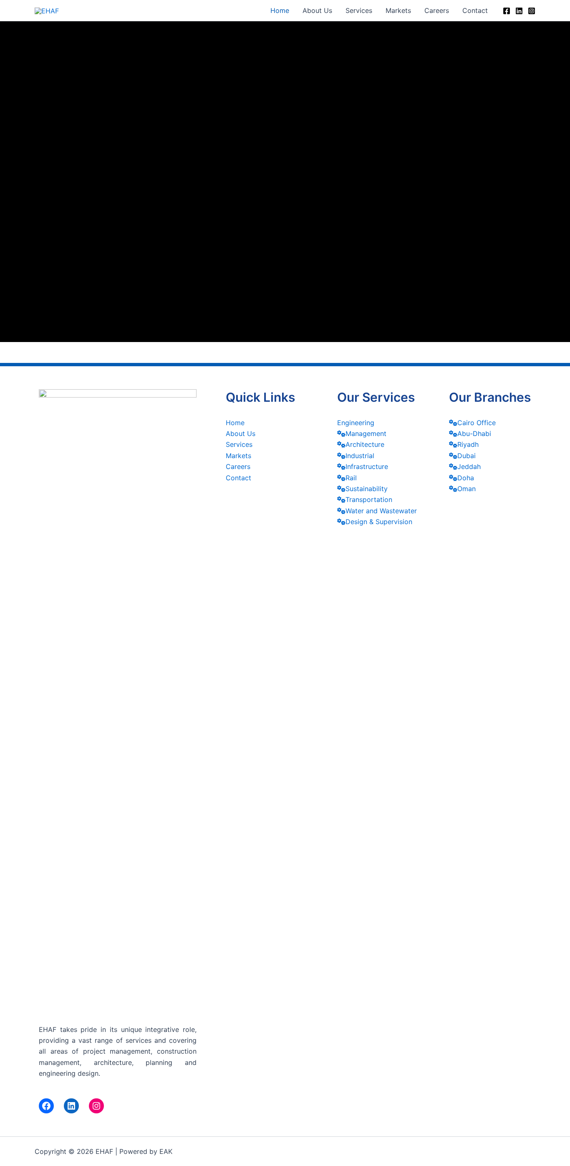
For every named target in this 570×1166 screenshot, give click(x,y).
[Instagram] (531, 11)
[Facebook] (506, 11)
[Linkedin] (519, 11)
